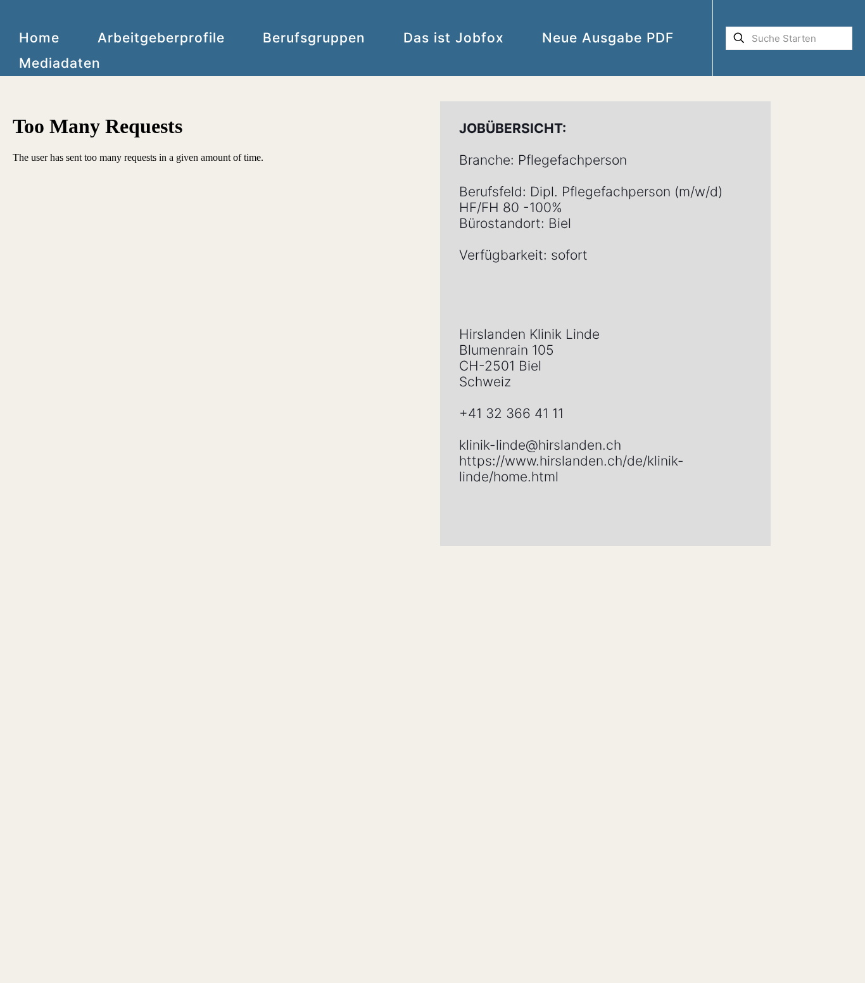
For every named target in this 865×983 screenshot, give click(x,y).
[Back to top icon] (804, 957)
